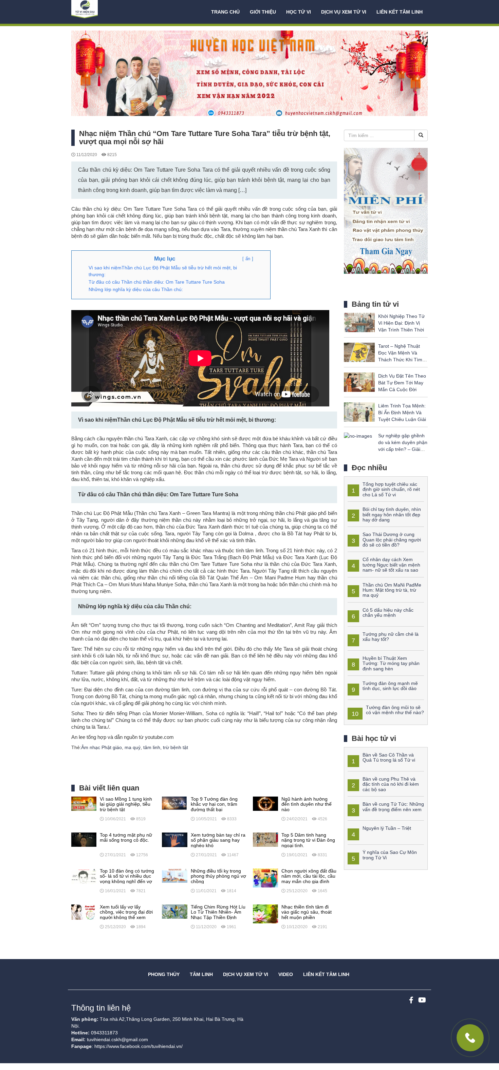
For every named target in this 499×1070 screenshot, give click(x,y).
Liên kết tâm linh (399, 12)
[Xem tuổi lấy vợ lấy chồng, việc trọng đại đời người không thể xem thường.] (83, 911)
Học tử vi (298, 12)
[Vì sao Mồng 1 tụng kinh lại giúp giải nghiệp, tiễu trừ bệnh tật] (83, 803)
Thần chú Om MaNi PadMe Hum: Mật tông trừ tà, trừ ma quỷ (392, 590)
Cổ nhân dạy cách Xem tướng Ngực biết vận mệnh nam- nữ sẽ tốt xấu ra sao (391, 565)
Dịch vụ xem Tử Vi (343, 12)
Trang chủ (225, 12)
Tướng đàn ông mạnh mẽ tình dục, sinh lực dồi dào (390, 686)
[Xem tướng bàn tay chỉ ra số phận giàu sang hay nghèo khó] (174, 839)
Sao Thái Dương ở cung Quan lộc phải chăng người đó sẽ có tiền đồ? (392, 540)
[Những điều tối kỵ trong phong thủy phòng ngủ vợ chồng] (174, 875)
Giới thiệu (263, 12)
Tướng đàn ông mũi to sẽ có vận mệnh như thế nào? (395, 710)
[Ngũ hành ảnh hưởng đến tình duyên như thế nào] (265, 803)
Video (285, 974)
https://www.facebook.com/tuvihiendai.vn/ (138, 1046)
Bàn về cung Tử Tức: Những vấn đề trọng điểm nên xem (393, 806)
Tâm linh (201, 974)
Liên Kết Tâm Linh (326, 974)
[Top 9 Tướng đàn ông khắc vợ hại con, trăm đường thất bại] (174, 803)
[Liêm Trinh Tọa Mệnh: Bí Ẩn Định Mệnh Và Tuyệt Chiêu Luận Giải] (359, 411)
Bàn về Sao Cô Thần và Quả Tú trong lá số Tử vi (389, 757)
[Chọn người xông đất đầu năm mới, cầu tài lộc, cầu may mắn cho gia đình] (265, 877)
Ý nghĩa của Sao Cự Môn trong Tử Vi (390, 854)
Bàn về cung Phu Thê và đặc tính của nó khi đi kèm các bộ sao (391, 784)
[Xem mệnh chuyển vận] (105, 12)
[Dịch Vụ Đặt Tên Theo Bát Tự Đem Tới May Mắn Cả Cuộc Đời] (359, 381)
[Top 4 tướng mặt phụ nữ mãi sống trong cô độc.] (83, 839)
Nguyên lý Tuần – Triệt (387, 828)
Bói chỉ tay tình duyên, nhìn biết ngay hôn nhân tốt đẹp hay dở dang (392, 514)
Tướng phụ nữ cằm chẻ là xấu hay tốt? (391, 636)
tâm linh (151, 747)
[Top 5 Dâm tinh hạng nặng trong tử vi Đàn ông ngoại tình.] (265, 839)
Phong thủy (164, 974)
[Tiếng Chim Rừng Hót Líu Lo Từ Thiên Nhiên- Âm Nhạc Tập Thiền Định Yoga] (174, 911)
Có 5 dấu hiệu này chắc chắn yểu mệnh (388, 612)
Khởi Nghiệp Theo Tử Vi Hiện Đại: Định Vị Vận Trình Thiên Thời (401, 322)
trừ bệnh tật (175, 747)
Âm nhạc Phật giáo (101, 747)
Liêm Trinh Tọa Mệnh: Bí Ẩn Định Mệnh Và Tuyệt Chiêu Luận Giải (402, 412)
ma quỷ (133, 747)
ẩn (247, 258)
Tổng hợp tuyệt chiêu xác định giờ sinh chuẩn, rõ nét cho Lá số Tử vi (391, 489)
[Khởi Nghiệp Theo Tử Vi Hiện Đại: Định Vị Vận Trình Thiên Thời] (359, 322)
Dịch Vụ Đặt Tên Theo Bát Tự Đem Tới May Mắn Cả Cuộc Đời (402, 382)
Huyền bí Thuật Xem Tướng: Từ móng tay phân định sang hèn (391, 663)
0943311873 (104, 1032)
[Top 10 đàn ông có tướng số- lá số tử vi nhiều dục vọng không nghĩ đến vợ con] (83, 876)
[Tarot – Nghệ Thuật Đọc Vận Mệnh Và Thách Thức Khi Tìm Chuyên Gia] (359, 352)
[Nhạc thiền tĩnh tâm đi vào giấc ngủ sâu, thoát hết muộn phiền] (265, 913)
